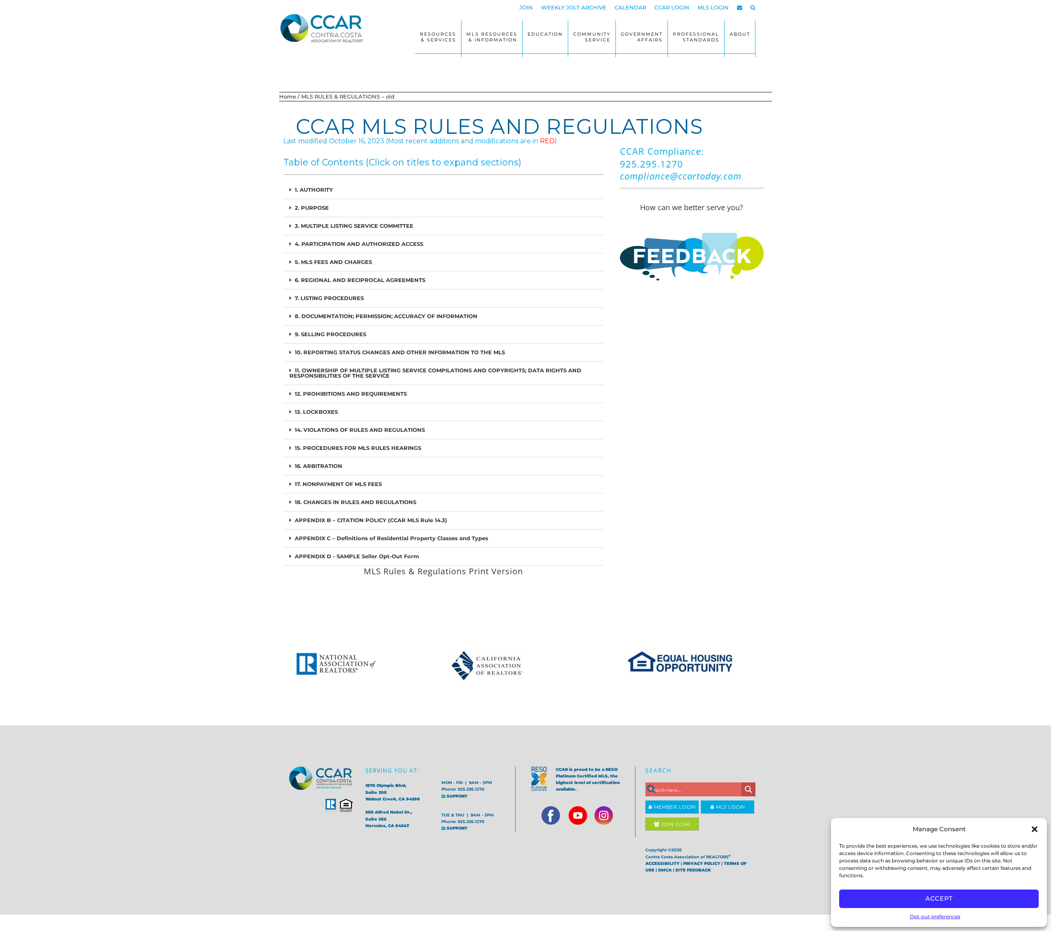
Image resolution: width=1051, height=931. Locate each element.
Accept (939, 898)
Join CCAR (674, 824)
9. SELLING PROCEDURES (330, 334)
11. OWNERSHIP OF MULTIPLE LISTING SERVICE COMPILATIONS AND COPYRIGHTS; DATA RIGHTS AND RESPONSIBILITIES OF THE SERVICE (435, 373)
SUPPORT (456, 796)
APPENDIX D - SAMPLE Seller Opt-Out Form (357, 556)
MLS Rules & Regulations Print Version (443, 571)
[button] (1034, 829)
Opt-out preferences (935, 916)
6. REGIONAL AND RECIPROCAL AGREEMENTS (360, 280)
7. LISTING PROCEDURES (329, 298)
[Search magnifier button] (748, 789)
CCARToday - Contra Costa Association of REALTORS (324, 28)
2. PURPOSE (312, 207)
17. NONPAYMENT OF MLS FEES (338, 484)
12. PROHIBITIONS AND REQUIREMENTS (351, 393)
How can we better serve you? (691, 207)
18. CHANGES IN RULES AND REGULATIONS (355, 502)
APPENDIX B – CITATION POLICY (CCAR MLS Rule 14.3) (371, 520)
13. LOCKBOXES (316, 411)
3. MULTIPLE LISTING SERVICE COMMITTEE (354, 225)
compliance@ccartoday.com (680, 176)
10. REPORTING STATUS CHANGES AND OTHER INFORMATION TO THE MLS (400, 352)
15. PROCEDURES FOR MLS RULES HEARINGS (358, 448)
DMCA (665, 870)
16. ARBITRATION (318, 466)
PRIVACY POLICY (701, 863)
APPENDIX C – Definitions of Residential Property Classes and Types (391, 538)
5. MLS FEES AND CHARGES (333, 262)
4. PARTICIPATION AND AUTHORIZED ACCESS (359, 244)
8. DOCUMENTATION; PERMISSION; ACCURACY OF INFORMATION (386, 316)
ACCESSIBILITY (662, 863)
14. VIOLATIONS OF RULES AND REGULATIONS (360, 430)
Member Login (673, 807)
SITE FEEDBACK (693, 870)
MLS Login (729, 807)
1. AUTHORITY (314, 189)
